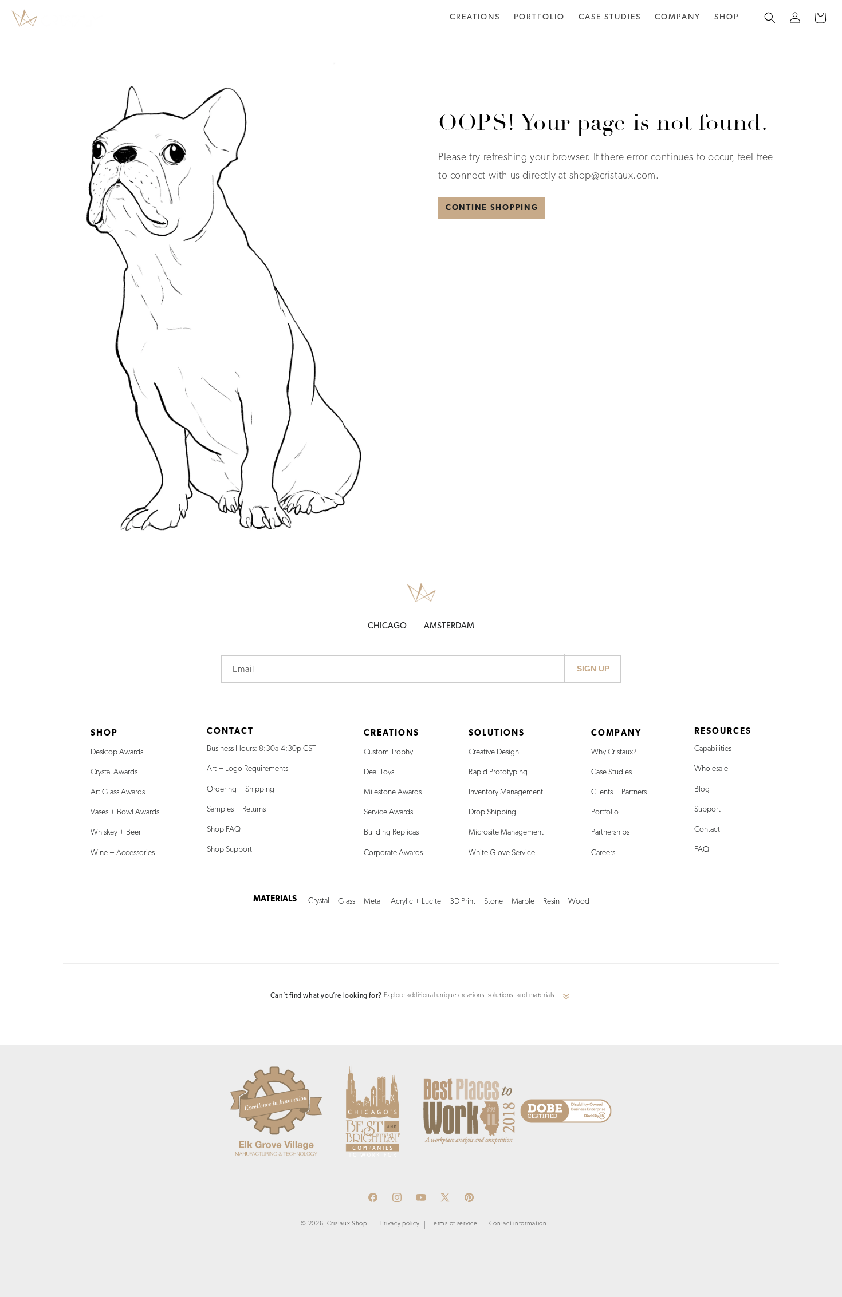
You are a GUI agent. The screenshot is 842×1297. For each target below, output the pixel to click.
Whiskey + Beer (116, 832)
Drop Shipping (492, 812)
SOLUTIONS (497, 733)
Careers (603, 853)
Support (707, 809)
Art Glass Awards (118, 792)
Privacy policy (400, 1224)
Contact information (518, 1224)
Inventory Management (506, 792)
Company (678, 17)
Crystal (318, 901)
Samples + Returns (236, 809)
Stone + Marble (509, 901)
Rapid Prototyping (498, 772)
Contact (707, 829)
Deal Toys (379, 772)
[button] (475, 18)
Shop (726, 17)
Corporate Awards (393, 853)
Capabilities (712, 749)
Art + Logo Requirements (247, 769)
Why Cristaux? (614, 752)
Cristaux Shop (347, 1224)
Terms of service (454, 1224)
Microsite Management (506, 832)
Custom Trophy (388, 752)
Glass (346, 901)
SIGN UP (593, 668)
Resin (551, 901)
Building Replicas (391, 832)
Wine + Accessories (123, 853)
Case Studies (611, 772)
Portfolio (605, 812)
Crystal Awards (114, 772)
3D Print (462, 901)
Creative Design (494, 752)
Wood (578, 901)
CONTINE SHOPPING (492, 208)
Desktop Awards (117, 752)
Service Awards (388, 812)
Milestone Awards (393, 792)
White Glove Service (502, 853)
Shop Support (229, 849)
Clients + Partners (619, 792)
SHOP (104, 733)
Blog (702, 789)
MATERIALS (275, 899)
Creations (475, 17)
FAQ (701, 849)
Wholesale (711, 769)
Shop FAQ (224, 829)
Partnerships (610, 832)
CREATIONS (391, 733)
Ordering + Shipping (240, 789)
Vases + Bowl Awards (125, 812)
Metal (373, 901)
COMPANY (616, 733)
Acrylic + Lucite (416, 901)
